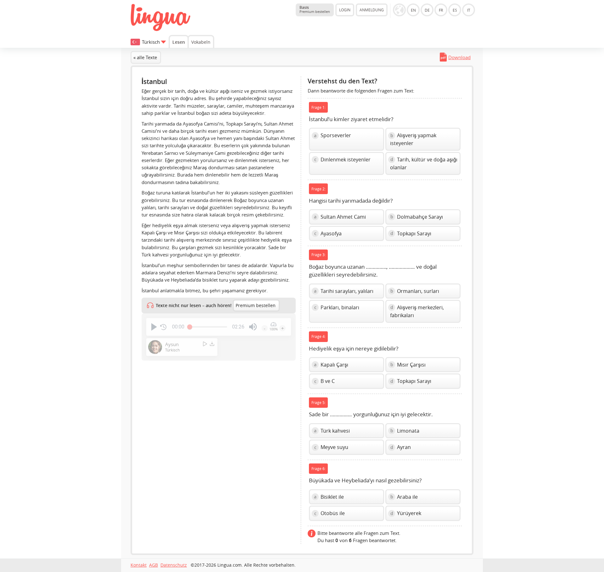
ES (455, 10)
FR (441, 10)
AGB (153, 565)
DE (427, 10)
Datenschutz (173, 565)
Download (459, 57)
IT (468, 10)
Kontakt (139, 565)
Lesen (178, 42)
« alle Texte (145, 57)
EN (413, 10)
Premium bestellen (256, 305)
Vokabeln (200, 42)
